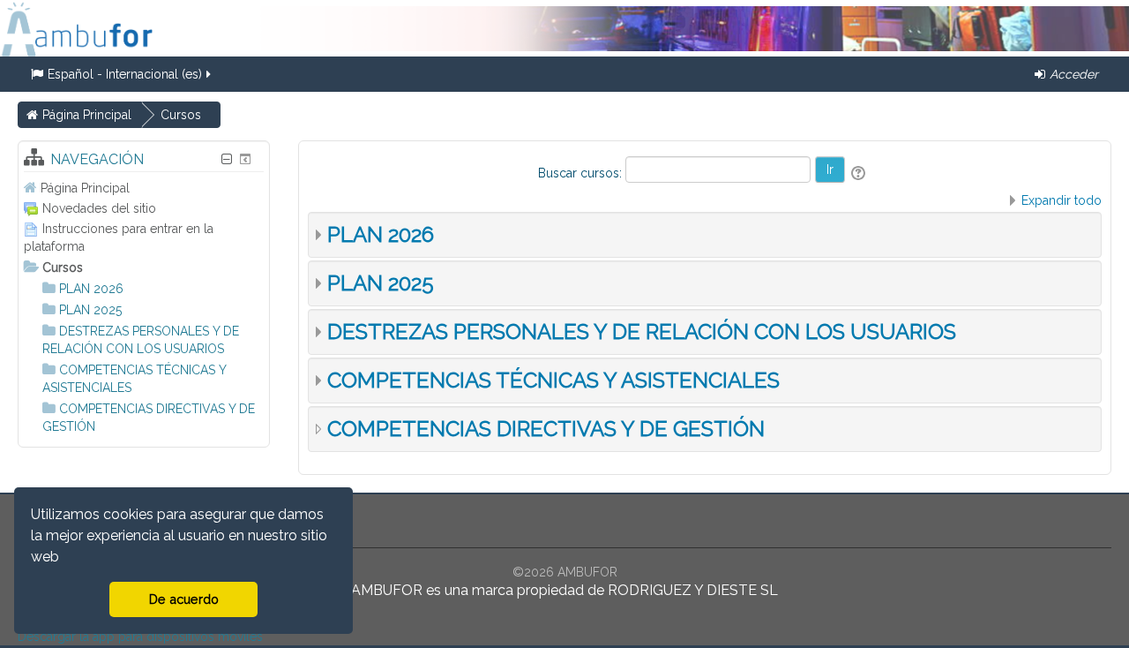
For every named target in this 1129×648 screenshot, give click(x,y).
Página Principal (85, 188)
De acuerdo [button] (184, 599)
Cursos (62, 267)
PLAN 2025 (380, 283)
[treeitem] (144, 187)
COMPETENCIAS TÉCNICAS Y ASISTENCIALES (553, 380)
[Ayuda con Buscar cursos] (860, 173)
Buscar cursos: (581, 173)
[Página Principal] (76, 28)
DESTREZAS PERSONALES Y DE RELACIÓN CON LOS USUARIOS (641, 331)
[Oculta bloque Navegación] (226, 159)
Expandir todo (1061, 200)
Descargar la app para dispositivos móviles (140, 636)
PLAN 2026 (380, 234)
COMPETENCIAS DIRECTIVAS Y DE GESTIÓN (546, 428)
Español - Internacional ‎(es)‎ (125, 74)
